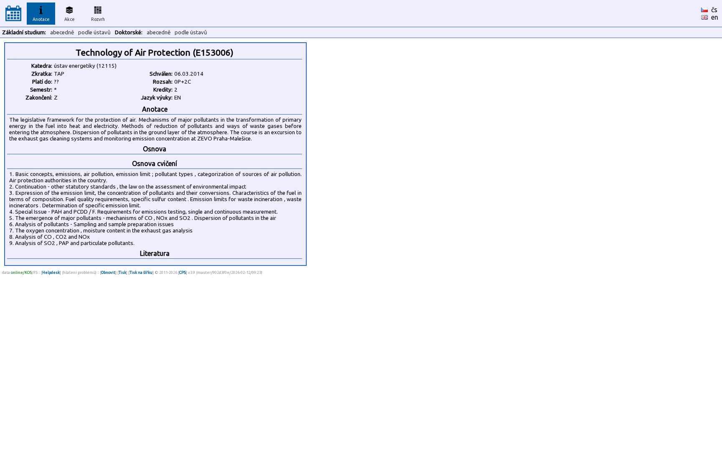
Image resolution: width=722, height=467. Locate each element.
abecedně (62, 32)
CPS (182, 272)
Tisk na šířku (141, 272)
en (714, 17)
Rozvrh (98, 19)
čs (714, 9)
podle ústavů (94, 32)
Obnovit (108, 272)
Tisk (122, 272)
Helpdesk (51, 272)
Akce (69, 19)
